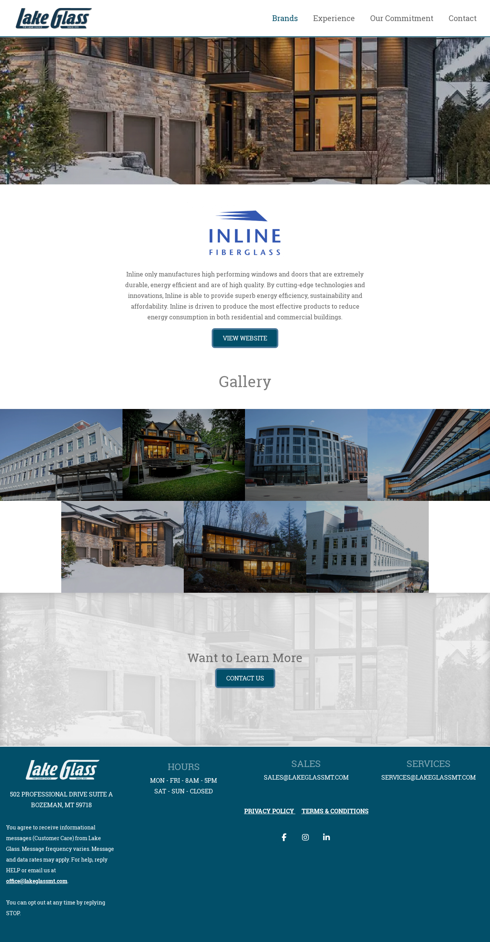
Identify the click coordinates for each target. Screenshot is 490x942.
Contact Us (245, 678)
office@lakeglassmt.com (36, 881)
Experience (334, 18)
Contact (463, 18)
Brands (285, 18)
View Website (245, 338)
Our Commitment (401, 18)
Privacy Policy (270, 811)
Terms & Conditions (335, 811)
